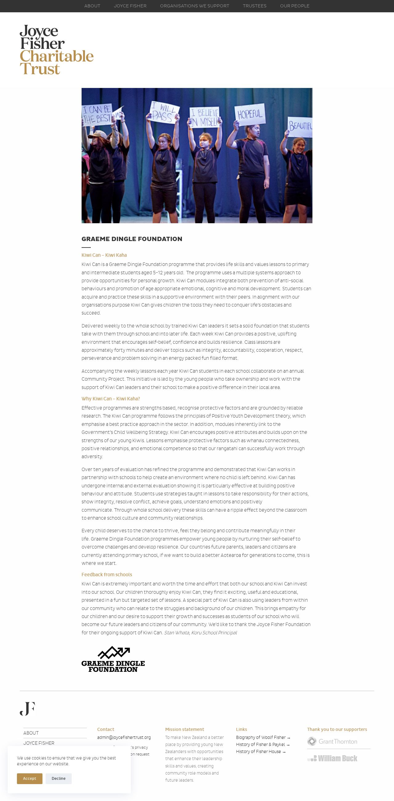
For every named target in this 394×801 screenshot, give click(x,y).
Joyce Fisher (130, 6)
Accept (29, 778)
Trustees (255, 6)
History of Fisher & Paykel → (263, 744)
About (92, 6)
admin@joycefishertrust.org (124, 737)
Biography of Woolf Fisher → (263, 737)
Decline (59, 778)
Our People (295, 6)
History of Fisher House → (261, 751)
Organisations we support (194, 6)
